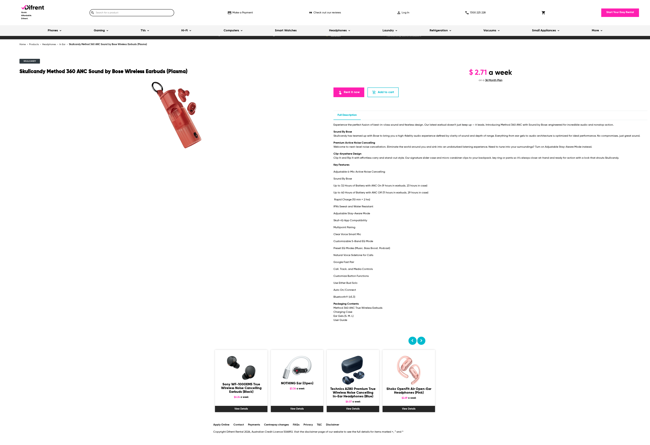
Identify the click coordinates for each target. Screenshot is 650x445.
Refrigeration (439, 30)
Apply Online (221, 424)
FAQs (296, 424)
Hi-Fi (184, 30)
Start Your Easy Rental (620, 12)
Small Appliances (544, 30)
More (595, 30)
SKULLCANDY (30, 61)
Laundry (388, 30)
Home (22, 44)
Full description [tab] (347, 115)
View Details (241, 409)
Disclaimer (332, 424)
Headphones (338, 30)
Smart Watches (286, 30)
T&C (319, 424)
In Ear (62, 44)
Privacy (308, 424)
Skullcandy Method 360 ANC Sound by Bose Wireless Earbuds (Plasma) (108, 44)
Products (34, 44)
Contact (238, 424)
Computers (231, 30)
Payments (254, 424)
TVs (143, 30)
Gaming (99, 30)
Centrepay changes (276, 424)
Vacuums (489, 30)
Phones (53, 30)
